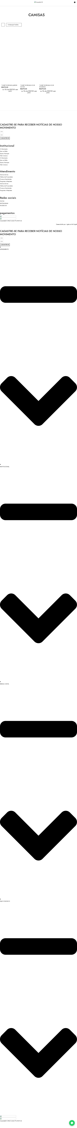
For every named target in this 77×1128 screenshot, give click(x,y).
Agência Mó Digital (71, 224)
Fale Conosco (4, 156)
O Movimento (4, 149)
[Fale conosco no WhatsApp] (72, 1123)
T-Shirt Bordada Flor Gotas (27, 86)
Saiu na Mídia (3, 151)
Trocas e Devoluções (5, 179)
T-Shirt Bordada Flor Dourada (46, 86)
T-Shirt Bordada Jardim (9, 85)
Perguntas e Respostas (6, 181)
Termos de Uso (4, 175)
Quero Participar (4, 154)
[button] (74, 3)
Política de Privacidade (6, 177)
